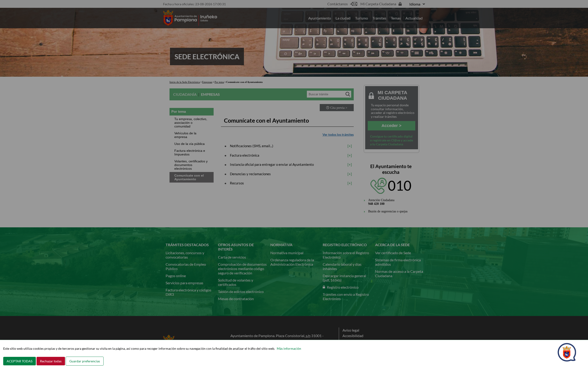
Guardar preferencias (84, 361)
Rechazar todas (51, 361)
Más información (289, 348)
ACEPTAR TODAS (19, 361)
